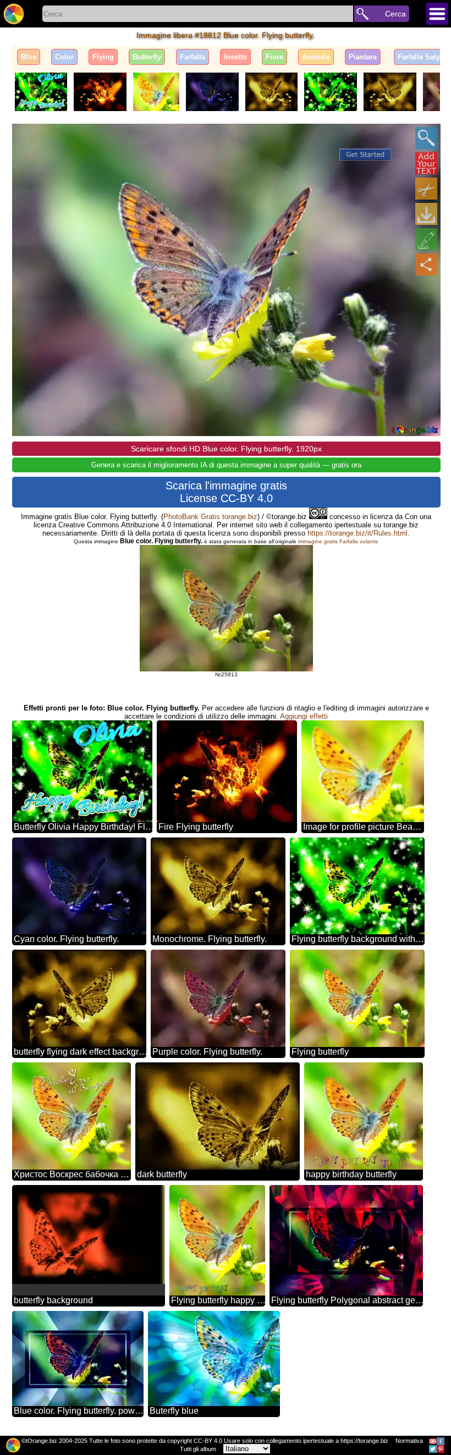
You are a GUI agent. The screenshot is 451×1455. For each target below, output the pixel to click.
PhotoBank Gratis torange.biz (210, 516)
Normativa (409, 1440)
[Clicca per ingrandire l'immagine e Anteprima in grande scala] (426, 138)
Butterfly (147, 57)
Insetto (235, 57)
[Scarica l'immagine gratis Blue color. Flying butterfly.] (426, 214)
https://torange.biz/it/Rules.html (357, 533)
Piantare (363, 57)
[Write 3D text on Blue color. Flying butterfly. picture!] (426, 163)
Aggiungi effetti (304, 716)
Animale (316, 57)
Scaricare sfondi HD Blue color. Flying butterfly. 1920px (226, 448)
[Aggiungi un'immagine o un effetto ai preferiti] (26, 138)
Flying (103, 57)
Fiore (274, 57)
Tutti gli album (198, 1449)
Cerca (395, 13)
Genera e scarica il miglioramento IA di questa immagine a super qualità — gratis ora (226, 465)
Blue (28, 57)
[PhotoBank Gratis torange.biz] (14, 13)
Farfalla (192, 57)
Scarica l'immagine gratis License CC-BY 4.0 (226, 492)
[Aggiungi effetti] (426, 239)
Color (64, 57)
